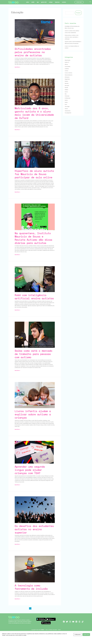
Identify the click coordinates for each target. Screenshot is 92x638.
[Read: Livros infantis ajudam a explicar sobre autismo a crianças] (35, 395)
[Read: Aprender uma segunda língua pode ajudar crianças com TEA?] (34, 452)
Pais (65, 93)
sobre (27, 2)
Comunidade (67, 66)
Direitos (66, 81)
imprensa (57, 2)
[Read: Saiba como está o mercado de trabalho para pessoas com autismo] (35, 334)
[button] (79, 2)
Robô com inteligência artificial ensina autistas (34, 296)
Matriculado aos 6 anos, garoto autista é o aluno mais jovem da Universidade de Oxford (34, 113)
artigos (51, 2)
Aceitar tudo (86, 634)
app (38, 2)
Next (58, 608)
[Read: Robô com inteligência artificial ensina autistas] (35, 279)
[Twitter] (67, 622)
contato (64, 2)
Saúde (66, 102)
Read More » (17, 67)
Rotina (66, 100)
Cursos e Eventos (68, 72)
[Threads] (79, 622)
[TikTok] (83, 622)
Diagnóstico (67, 79)
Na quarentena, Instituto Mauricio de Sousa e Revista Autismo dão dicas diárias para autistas (33, 238)
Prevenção (67, 96)
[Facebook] (64, 622)
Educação (67, 85)
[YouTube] (73, 622)
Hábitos (66, 89)
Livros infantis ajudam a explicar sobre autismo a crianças (33, 414)
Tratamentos (67, 110)
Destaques (67, 77)
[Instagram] (70, 622)
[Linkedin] (76, 622)
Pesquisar (78, 12)
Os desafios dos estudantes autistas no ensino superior (34, 529)
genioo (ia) (43, 2)
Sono (66, 104)
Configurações (77, 634)
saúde (32, 2)
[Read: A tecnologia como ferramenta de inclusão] (35, 569)
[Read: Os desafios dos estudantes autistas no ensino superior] (35, 509)
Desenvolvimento (68, 75)
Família (66, 87)
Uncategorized (68, 112)
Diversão (66, 83)
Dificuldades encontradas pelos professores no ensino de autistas (33, 52)
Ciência (66, 64)
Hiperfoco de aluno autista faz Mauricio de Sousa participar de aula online (34, 174)
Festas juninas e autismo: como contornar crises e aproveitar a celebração (71, 37)
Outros (66, 91)
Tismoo (66, 108)
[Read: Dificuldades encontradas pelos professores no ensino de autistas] (35, 32)
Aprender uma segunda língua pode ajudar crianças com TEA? (30, 470)
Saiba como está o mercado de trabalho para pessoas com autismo (33, 354)
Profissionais (67, 98)
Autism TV (67, 62)
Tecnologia (67, 106)
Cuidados (67, 68)
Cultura (66, 70)
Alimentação (67, 60)
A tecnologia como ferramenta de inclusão (31, 587)
